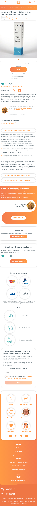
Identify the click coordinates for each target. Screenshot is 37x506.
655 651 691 (10, 494)
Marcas (11, 404)
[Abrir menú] (2, 2)
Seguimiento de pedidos (18, 455)
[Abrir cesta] (35, 2)
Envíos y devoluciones (18, 469)
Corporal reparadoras (23, 19)
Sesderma (22, 7)
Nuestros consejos (26, 404)
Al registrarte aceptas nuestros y (20, 377)
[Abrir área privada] (30, 2)
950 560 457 (19, 110)
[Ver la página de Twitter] (21, 436)
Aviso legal (19, 458)
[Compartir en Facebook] (19, 90)
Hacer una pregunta (18, 236)
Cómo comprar (26, 431)
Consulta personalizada (24, 108)
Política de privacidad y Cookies (18, 462)
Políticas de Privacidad (20, 378)
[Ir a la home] (18, 477)
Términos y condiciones (18, 465)
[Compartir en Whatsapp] (14, 90)
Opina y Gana (18, 451)
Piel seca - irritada (8, 123)
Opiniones (11, 431)
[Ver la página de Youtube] (26, 436)
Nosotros (18, 444)
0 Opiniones (17, 87)
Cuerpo (11, 19)
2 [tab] (18, 59)
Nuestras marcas (13, 7)
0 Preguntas (6, 87)
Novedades (11, 418)
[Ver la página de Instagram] (16, 436)
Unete (18, 382)
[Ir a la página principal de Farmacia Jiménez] (18, 2)
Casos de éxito (26, 418)
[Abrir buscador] (6, 2)
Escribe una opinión (18, 261)
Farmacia (3, 7)
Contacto (18, 69)
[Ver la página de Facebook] (10, 436)
